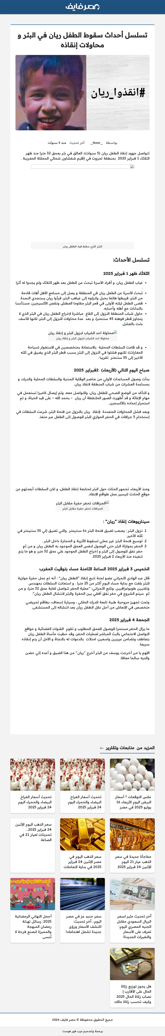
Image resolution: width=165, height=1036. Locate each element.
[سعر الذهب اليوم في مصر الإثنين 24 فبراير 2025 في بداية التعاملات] (82, 845)
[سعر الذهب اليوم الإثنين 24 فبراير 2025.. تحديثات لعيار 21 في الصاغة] (32, 845)
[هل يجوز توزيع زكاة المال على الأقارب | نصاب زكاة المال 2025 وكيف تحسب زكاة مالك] (132, 978)
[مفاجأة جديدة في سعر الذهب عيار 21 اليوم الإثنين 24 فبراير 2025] (132, 845)
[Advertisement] (82, 453)
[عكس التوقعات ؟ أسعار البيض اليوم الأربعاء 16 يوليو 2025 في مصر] (132, 786)
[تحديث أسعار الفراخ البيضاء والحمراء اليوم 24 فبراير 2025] (82, 786)
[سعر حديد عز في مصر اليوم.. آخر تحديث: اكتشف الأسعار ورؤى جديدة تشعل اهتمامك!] (82, 910)
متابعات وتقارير (120, 747)
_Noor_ (96, 143)
